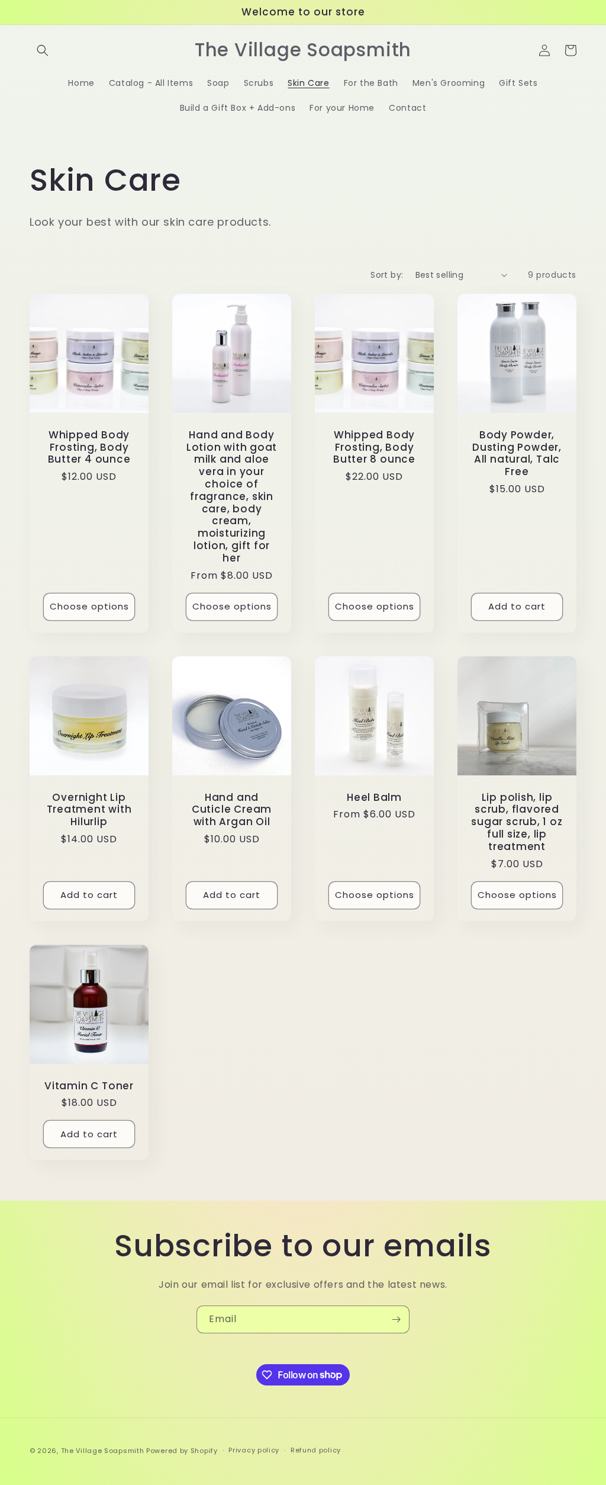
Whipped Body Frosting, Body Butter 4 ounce (89, 447)
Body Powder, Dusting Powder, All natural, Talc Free (517, 453)
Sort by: (386, 275)
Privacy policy (253, 1450)
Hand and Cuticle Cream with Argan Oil (232, 809)
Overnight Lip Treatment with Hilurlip (89, 809)
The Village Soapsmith (102, 1450)
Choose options (89, 606)
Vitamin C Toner (89, 1086)
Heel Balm (374, 797)
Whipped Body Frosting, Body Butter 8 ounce (374, 447)
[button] (43, 50)
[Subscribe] (396, 1319)
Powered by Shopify (182, 1450)
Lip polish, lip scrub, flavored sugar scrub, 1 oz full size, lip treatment (516, 822)
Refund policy (316, 1450)
